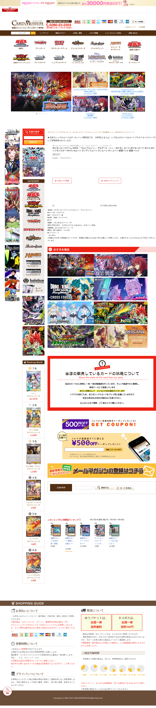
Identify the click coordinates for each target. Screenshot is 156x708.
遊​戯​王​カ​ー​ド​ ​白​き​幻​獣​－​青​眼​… (55, 541)
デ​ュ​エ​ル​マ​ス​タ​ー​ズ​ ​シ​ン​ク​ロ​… (99, 541)
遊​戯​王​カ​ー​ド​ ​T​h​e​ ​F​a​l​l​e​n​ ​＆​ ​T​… (113, 541)
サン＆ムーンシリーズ (93, 132)
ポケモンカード (65, 132)
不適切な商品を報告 (109, 205)
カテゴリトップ (53, 132)
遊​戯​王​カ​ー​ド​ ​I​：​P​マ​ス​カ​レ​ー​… (84, 541)
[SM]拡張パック (108, 132)
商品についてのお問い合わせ (75, 206)
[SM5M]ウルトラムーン (123, 132)
